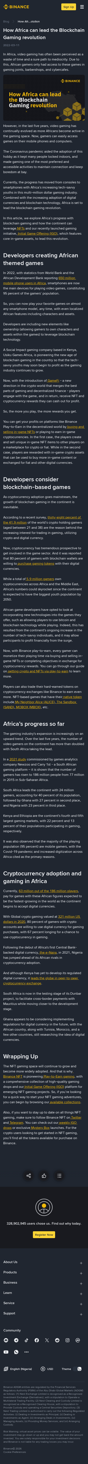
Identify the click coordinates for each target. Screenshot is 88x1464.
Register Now (44, 1235)
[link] (6, 21)
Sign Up (68, 7)
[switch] (77, 1369)
